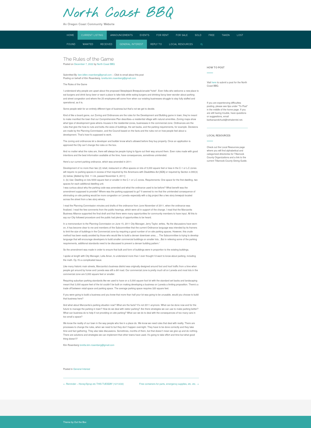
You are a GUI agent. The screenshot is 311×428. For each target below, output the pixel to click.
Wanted (88, 44)
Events (144, 35)
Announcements (121, 35)
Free (212, 35)
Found (71, 44)
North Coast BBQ (118, 13)
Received (106, 44)
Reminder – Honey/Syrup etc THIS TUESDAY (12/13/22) (93, 383)
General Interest (131, 44)
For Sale (182, 35)
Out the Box (80, 422)
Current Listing (92, 35)
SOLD (198, 35)
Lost (240, 35)
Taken (226, 35)
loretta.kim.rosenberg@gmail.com (118, 78)
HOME (70, 35)
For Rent (162, 35)
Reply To (156, 44)
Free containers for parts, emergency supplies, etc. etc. (169, 383)
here (214, 82)
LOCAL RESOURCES (181, 44)
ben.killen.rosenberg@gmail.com (95, 74)
